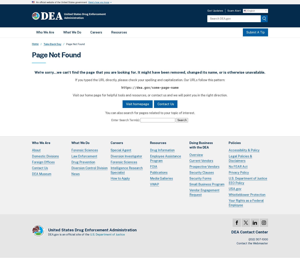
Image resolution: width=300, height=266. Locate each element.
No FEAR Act (238, 166)
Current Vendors (201, 161)
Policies (235, 143)
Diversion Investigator (126, 156)
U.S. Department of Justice (107, 234)
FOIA (153, 166)
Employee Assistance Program (165, 158)
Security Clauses (201, 172)
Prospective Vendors (204, 166)
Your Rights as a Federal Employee (246, 203)
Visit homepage (137, 104)
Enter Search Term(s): (125, 120)
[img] (264, 18)
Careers (96, 32)
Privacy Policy (239, 172)
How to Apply (120, 178)
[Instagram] (264, 223)
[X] (246, 223)
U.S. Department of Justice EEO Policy (248, 181)
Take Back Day (52, 44)
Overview (196, 155)
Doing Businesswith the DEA (201, 145)
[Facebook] (237, 223)
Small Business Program (206, 184)
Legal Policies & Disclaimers (240, 158)
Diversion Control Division (89, 168)
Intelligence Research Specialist (127, 170)
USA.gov (235, 189)
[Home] (79, 15)
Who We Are (45, 32)
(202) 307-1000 (258, 239)
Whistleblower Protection (247, 195)
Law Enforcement (84, 156)
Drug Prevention (83, 162)
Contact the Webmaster (252, 243)
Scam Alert (234, 10)
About (36, 150)
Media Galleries (161, 178)
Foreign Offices (43, 162)
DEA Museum (41, 174)
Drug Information (162, 150)
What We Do (72, 32)
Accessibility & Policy (244, 150)
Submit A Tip (255, 32)
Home (35, 44)
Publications (159, 172)
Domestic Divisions (45, 156)
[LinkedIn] (255, 223)
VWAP (154, 184)
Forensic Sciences (84, 150)
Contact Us (165, 104)
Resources (119, 32)
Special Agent (121, 150)
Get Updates (215, 10)
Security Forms (200, 178)
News (75, 174)
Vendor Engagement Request (204, 192)
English (251, 10)
